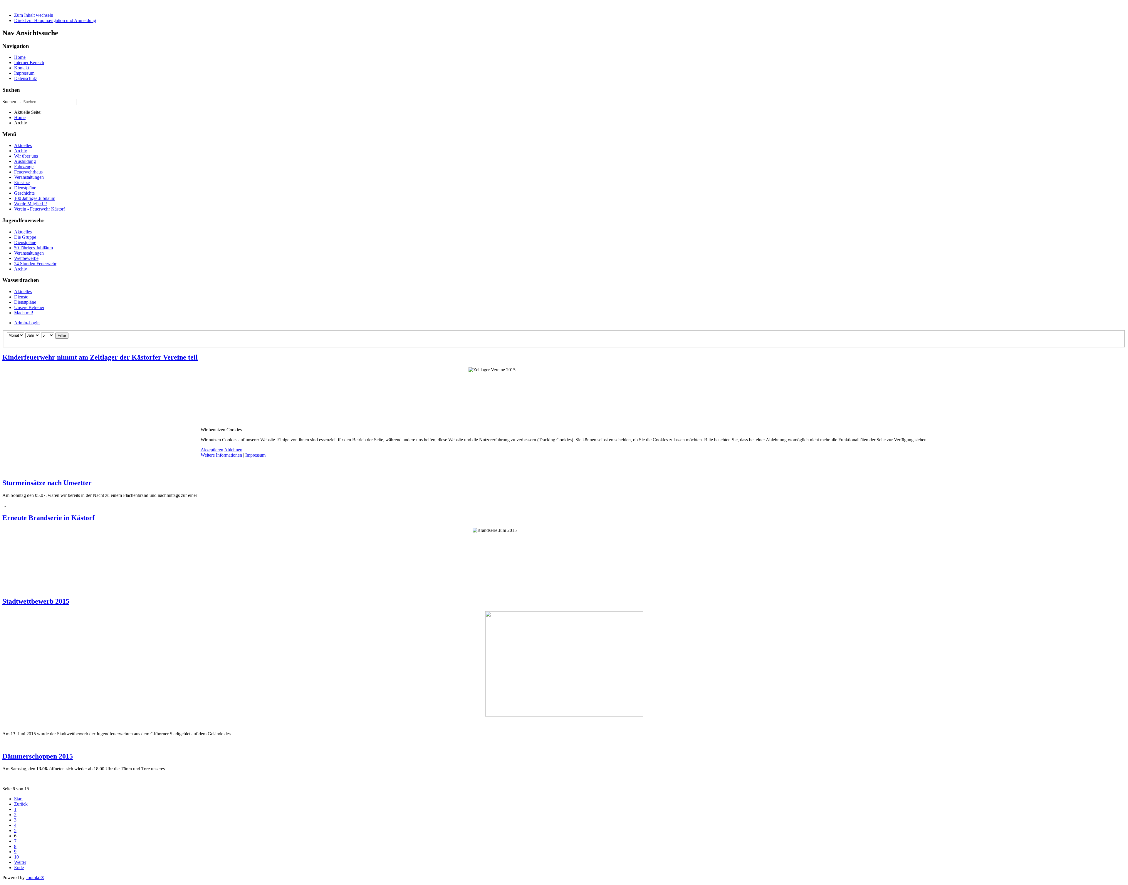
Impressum (255, 454)
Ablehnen (233, 449)
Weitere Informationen (221, 454)
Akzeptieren (212, 449)
